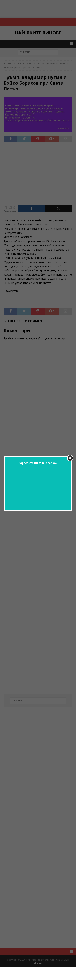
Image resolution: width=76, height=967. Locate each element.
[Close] (70, 458)
